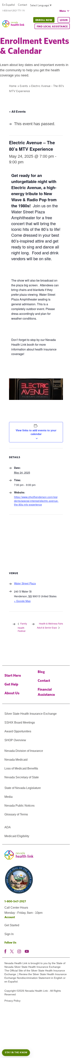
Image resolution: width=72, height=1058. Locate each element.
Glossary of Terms (16, 814)
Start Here (12, 675)
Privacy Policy (12, 1000)
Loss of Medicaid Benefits (21, 768)
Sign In (9, 934)
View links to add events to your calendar (36, 432)
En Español (8, 4)
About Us (11, 693)
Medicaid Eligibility (16, 836)
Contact (22, 4)
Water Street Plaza (25, 583)
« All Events (17, 111)
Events (24, 86)
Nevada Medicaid (16, 759)
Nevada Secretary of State (21, 777)
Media (8, 796)
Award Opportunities (17, 731)
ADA (7, 827)
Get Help (11, 684)
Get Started (11, 925)
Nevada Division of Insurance (23, 750)
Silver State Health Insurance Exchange (30, 713)
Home (12, 86)
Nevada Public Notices (19, 805)
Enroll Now (43, 20)
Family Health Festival (22, 627)
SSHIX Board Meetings (19, 722)
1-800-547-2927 (15, 901)
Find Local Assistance (52, 26)
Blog (41, 671)
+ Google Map (22, 601)
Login (64, 20)
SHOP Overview (15, 740)
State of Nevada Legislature (22, 788)
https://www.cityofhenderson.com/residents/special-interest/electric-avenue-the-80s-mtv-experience (36, 500)
